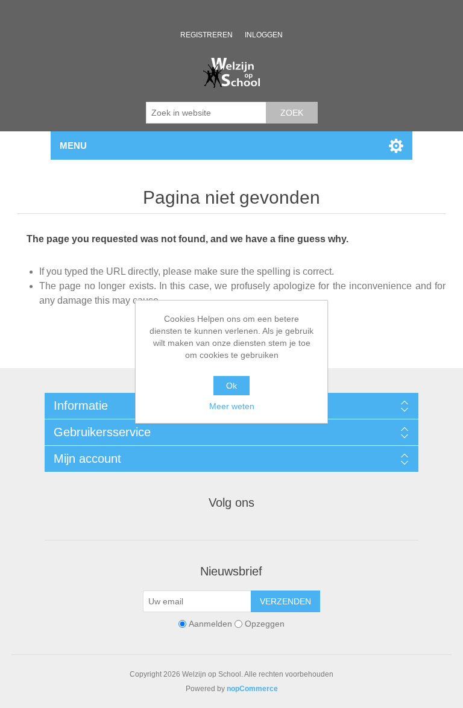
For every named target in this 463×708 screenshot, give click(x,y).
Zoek (291, 112)
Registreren (206, 35)
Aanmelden (210, 623)
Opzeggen (265, 623)
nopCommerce (252, 689)
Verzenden (285, 601)
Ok (231, 385)
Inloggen (264, 35)
